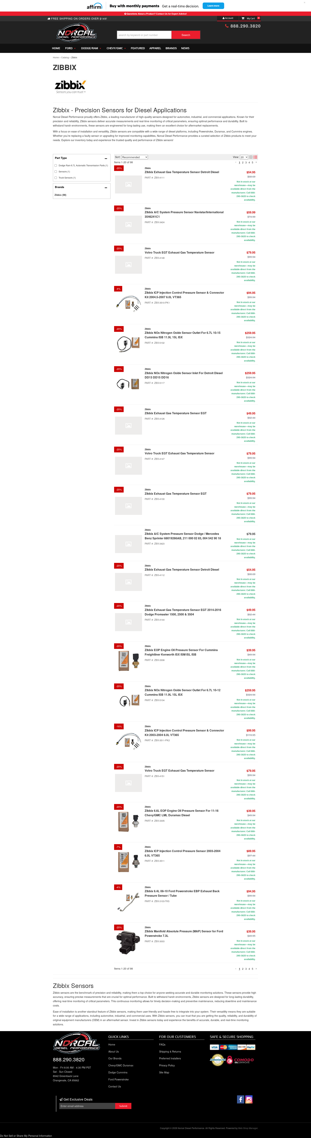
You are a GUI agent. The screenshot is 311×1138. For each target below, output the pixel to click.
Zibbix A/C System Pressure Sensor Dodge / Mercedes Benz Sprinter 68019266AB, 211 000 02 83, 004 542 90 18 (183, 536)
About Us (113, 1051)
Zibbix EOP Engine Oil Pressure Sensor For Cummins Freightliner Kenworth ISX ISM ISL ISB (181, 652)
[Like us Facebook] (240, 1099)
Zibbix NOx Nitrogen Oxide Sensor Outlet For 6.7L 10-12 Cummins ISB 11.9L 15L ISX (182, 692)
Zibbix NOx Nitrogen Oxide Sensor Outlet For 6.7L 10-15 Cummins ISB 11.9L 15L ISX (182, 335)
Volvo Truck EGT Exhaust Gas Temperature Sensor (179, 252)
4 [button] (249, 968)
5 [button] (252, 968)
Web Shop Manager (248, 1128)
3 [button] (246, 968)
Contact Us (114, 1086)
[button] (236, 969)
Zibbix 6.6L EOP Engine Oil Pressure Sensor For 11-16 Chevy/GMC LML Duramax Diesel (181, 813)
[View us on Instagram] (249, 1099)
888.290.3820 (69, 1059)
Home (111, 1044)
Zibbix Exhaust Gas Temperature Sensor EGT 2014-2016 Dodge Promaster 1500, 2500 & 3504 (183, 612)
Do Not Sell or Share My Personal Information (26, 1135)
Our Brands (114, 1058)
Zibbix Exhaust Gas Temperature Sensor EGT (176, 413)
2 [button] (243, 968)
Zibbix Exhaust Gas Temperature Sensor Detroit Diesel (182, 569)
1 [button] (239, 968)
